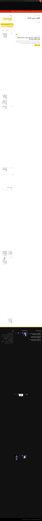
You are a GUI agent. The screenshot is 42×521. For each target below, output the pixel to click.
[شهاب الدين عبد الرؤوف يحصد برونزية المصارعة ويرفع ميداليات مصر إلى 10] (21, 485)
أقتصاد (19, 11)
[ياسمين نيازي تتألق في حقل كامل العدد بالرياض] (10, 136)
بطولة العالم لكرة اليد (5, 338)
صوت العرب (32, 11)
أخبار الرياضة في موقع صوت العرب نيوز (9, 334)
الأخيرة (7, 30)
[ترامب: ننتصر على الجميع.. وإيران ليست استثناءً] (25, 334)
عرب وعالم (29, 11)
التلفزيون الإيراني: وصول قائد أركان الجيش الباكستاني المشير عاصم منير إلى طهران (29, 0)
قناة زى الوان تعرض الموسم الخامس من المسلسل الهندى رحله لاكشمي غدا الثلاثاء (4, 97)
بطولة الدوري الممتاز (11, 338)
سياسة (36, 11)
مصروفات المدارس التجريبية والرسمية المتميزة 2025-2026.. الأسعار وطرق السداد (4, 35)
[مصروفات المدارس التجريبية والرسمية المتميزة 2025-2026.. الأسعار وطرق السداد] (10, 63)
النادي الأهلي (11, 337)
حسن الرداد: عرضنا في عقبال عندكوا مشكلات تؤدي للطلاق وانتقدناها (28, 38)
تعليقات (3, 30)
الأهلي (3, 334)
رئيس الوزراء (6, 341)
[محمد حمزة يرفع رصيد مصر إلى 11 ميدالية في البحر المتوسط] (4, 258)
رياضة (26, 11)
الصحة (17, 11)
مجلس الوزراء (2, 341)
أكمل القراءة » (37, 45)
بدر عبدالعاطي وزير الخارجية (6, 337)
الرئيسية (40, 11)
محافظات (13, 11)
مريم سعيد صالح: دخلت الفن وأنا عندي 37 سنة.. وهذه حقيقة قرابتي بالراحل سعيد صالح (4, 102)
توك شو (22, 11)
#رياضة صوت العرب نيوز (10, 333)
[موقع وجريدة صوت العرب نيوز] (21, 6)
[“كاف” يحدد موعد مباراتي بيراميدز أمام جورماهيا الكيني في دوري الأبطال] (9, 287)
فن (15, 11)
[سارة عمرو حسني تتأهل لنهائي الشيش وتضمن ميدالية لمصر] (25, 456)
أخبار (37, 11)
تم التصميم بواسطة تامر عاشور (25, 519)
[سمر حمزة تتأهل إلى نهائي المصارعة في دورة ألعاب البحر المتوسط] (17, 457)
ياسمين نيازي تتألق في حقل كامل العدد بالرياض (4, 107)
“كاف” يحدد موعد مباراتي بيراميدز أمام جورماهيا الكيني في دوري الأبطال (10, 321)
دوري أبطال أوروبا (11, 341)
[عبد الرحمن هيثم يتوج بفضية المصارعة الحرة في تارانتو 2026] (9, 219)
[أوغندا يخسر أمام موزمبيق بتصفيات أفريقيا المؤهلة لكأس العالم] (10, 168)
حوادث (24, 11)
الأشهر (11, 30)
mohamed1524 (37, 36)
